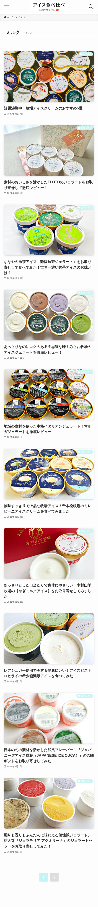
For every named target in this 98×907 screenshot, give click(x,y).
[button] (91, 7)
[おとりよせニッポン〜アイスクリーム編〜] (48, 7)
